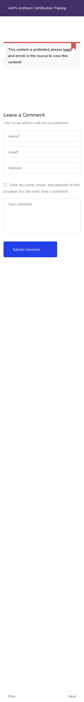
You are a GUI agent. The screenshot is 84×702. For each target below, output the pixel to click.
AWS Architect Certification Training (37, 8)
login (67, 49)
